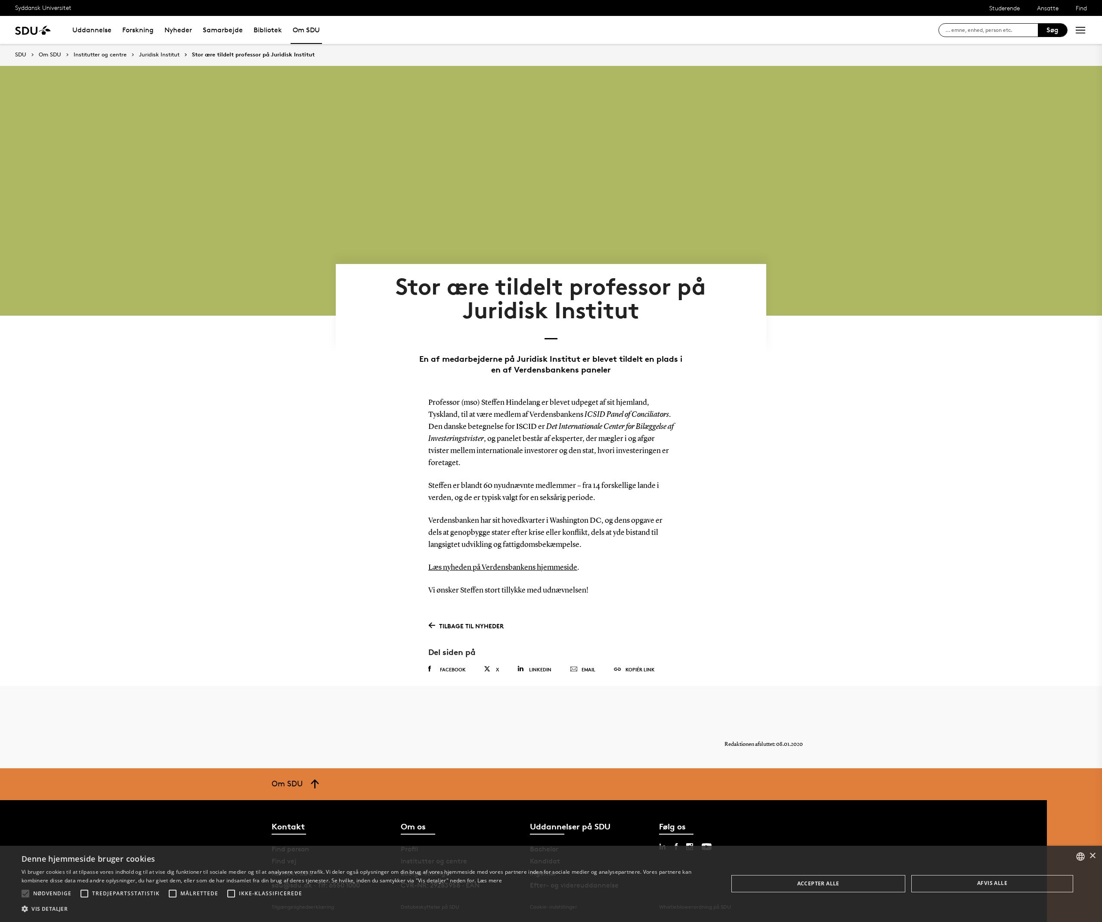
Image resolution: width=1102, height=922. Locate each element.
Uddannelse (91, 30)
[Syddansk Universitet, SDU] (33, 29)
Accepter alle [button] (818, 883)
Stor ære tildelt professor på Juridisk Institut (253, 55)
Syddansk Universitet (43, 7)
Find (1081, 8)
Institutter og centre (100, 55)
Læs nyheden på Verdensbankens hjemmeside (502, 567)
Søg (1052, 30)
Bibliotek (268, 30)
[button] (25, 893)
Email (588, 669)
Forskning (138, 30)
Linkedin (540, 669)
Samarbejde (223, 30)
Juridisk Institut (159, 55)
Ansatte (1048, 8)
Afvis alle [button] (992, 883)
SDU (20, 54)
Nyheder (178, 30)
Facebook (453, 669)
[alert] (551, 884)
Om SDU (306, 30)
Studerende (1004, 8)
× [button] (1092, 856)
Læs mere (489, 880)
